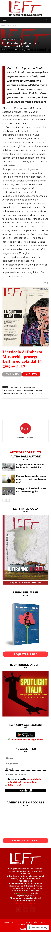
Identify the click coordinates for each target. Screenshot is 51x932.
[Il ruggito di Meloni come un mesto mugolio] (8, 491)
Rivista (19, 39)
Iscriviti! (25, 790)
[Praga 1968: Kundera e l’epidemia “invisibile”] (8, 467)
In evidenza (12, 25)
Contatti (42, 922)
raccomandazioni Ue (11, 393)
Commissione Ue (16, 387)
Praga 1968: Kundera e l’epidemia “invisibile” (30, 466)
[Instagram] (25, 909)
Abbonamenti (8, 922)
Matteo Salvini (29, 390)
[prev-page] (4, 500)
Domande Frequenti (25, 925)
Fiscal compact (9, 390)
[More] (31, 59)
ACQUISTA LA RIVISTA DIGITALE (25, 582)
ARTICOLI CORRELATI (25, 452)
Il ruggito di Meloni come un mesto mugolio (31, 490)
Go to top (44, 283)
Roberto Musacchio (11, 50)
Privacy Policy (25, 905)
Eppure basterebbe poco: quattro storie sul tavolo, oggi (31, 479)
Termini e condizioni (25, 903)
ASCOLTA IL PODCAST (25, 840)
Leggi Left (19, 922)
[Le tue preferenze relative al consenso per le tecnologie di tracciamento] (38, 927)
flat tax (18, 390)
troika (31, 393)
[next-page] (8, 500)
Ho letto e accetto (24, 782)
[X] (14, 59)
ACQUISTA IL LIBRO (25, 654)
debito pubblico (29, 387)
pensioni (39, 390)
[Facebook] (6, 59)
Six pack (23, 393)
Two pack (38, 393)
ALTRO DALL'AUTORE (26, 456)
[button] (4, 20)
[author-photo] (25, 434)
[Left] (25, 8)
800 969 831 (23, 893)
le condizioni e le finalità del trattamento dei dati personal (24, 782)
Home (3, 25)
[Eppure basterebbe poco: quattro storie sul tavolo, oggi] (8, 479)
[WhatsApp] (22, 59)
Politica (13, 39)
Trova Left (28, 922)
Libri (35, 922)
